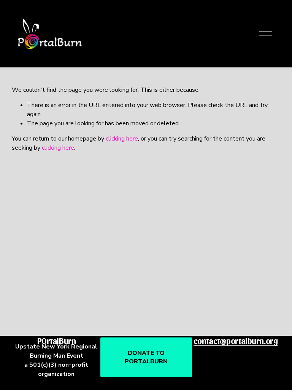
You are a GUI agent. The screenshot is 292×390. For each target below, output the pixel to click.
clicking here (122, 138)
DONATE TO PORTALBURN (146, 357)
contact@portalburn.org (236, 340)
